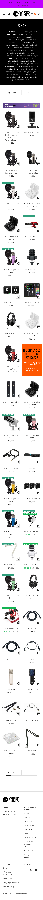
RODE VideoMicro (11, 629)
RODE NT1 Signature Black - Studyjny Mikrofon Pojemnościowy (11, 136)
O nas (5, 868)
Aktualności (7, 879)
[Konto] (39, 13)
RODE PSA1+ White (11, 565)
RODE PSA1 (32, 751)
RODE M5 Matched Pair (11, 402)
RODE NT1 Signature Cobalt (11, 533)
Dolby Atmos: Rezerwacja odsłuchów (29, 844)
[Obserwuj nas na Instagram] (31, 870)
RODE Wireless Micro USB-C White (32, 205)
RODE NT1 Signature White (11, 205)
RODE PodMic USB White (11, 436)
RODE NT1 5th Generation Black (11, 171)
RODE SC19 (32, 629)
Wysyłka (27, 818)
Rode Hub (32, 468)
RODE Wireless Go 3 (32, 499)
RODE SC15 (32, 659)
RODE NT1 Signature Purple (11, 271)
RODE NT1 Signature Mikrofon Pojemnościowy (11, 369)
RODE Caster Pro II (32, 303)
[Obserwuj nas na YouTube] (36, 870)
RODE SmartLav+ (11, 468)
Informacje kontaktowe (7, 873)
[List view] (39, 100)
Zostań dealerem (30, 851)
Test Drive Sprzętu (31, 838)
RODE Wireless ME (11, 303)
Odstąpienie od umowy (29, 856)
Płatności (27, 814)
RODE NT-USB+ (32, 690)
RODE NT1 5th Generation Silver (32, 171)
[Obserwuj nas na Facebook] (26, 870)
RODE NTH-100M (31, 596)
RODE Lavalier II (32, 720)
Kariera (26, 834)
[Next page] (34, 772)
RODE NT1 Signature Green (11, 597)
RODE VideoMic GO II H (32, 237)
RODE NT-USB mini (32, 133)
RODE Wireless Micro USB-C (11, 238)
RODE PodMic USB (31, 270)
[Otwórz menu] (4, 14)
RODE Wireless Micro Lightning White (32, 334)
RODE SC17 (11, 659)
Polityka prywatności (11, 883)
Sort (29, 93)
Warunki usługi (29, 830)
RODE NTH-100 (11, 333)
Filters (14, 93)
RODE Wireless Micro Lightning (32, 403)
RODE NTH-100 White (32, 532)
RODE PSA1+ (11, 720)
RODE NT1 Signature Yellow (11, 500)
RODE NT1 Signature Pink (32, 436)
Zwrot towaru (29, 826)
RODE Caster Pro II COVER (11, 752)
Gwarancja (28, 822)
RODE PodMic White (32, 565)
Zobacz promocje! (21, 5)
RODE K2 (11, 690)
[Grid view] (33, 100)
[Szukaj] (9, 14)
